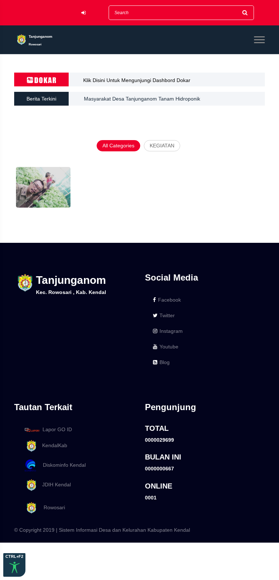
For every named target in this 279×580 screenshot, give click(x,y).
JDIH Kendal (54, 484)
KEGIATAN (162, 145)
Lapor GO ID (57, 429)
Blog (164, 362)
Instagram (171, 331)
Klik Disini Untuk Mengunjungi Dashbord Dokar (136, 80)
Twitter (167, 315)
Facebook (169, 300)
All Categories (118, 145)
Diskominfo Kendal (62, 465)
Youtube (168, 347)
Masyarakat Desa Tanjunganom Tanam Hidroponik (142, 99)
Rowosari (51, 507)
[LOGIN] (83, 13)
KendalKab (52, 445)
